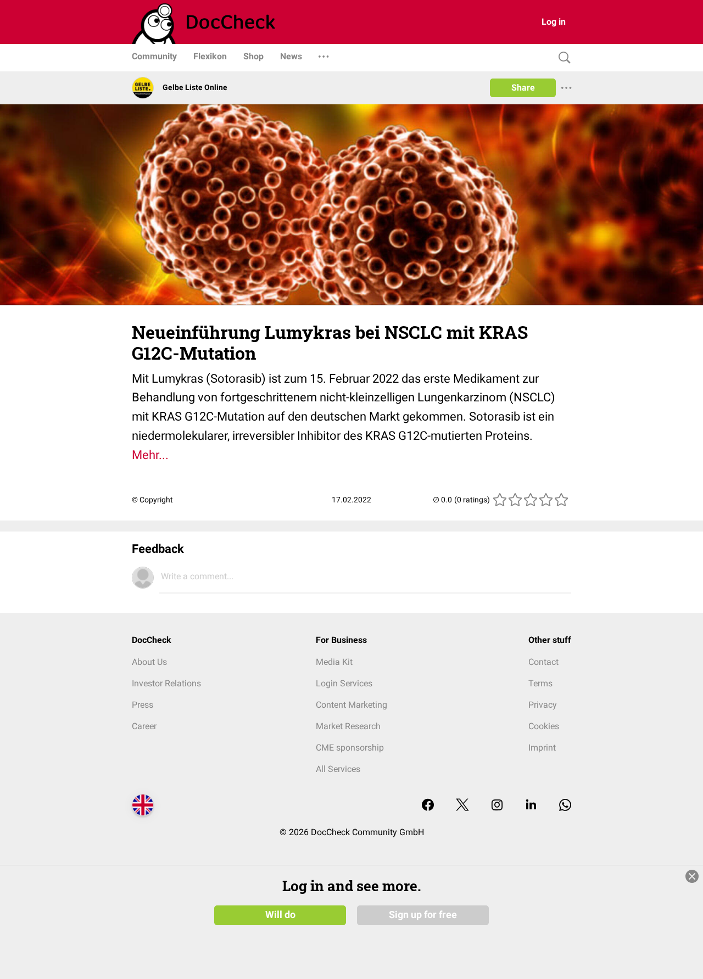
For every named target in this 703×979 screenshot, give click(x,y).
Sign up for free (423, 914)
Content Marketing (351, 705)
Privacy (542, 705)
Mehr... (150, 455)
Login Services (344, 683)
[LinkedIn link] (531, 806)
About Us (149, 662)
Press (142, 705)
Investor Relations (166, 683)
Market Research (348, 726)
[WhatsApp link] (565, 806)
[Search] (562, 58)
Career (144, 726)
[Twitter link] (462, 806)
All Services (338, 769)
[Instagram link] (497, 806)
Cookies (543, 726)
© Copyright (152, 499)
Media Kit (334, 662)
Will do (280, 914)
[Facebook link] (428, 806)
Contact (543, 662)
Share (523, 87)
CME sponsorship (350, 747)
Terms (540, 683)
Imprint (542, 747)
